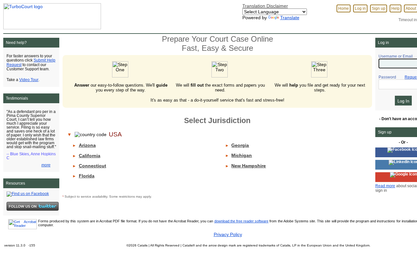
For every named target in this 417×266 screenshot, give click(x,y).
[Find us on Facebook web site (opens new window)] (28, 193)
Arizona (87, 145)
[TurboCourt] (50, 14)
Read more (385, 186)
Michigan (241, 155)
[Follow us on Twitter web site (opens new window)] (33, 206)
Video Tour (28, 79)
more (45, 165)
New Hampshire (248, 165)
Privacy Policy (228, 234)
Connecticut (92, 165)
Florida (86, 175)
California (89, 155)
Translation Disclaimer (265, 5)
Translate (289, 17)
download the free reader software (241, 221)
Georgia (240, 145)
